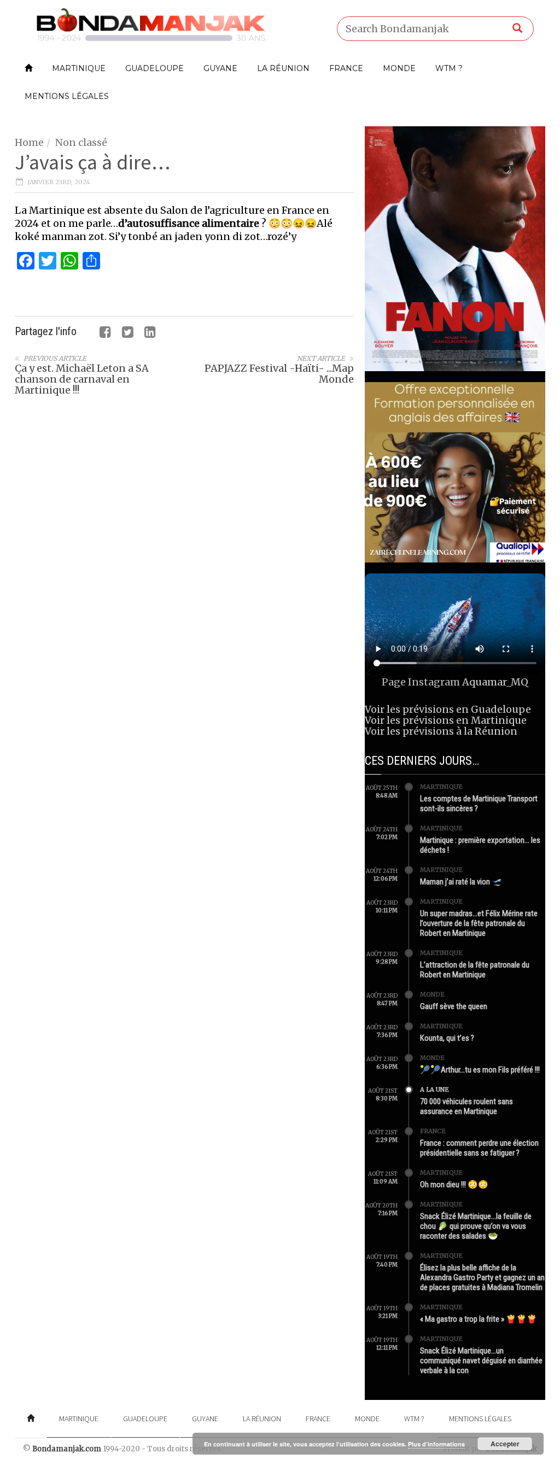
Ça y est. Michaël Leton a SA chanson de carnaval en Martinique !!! (82, 379)
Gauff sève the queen (453, 1006)
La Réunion (283, 68)
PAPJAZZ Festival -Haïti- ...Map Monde (279, 373)
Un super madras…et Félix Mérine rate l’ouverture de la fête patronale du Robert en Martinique (479, 923)
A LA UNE (434, 1089)
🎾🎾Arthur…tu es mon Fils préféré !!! (480, 1070)
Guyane (220, 68)
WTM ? (449, 68)
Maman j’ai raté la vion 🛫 (461, 882)
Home (29, 142)
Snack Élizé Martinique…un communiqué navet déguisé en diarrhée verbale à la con (481, 1360)
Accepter (505, 1444)
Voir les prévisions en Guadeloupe (448, 709)
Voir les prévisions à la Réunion (441, 731)
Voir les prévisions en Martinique (446, 720)
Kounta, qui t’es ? (447, 1038)
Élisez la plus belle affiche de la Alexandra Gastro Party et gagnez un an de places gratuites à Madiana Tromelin (482, 1277)
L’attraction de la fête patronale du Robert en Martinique (474, 970)
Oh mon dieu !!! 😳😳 (454, 1184)
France (346, 68)
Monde (399, 68)
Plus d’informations (436, 1444)
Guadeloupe (154, 68)
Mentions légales (67, 96)
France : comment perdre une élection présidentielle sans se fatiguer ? (479, 1148)
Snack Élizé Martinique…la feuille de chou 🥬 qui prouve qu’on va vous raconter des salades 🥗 (476, 1226)
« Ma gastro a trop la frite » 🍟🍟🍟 (478, 1319)
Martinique (79, 68)
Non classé (81, 142)
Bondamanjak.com (66, 1449)
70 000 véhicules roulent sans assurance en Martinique (466, 1106)
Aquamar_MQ (495, 682)
